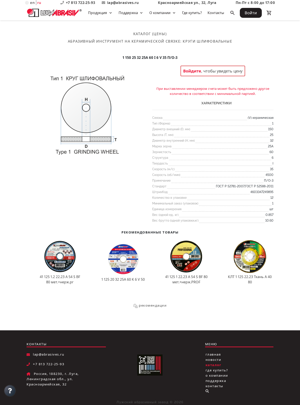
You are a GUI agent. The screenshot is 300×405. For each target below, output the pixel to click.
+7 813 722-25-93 (81, 2)
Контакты (216, 12)
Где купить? (192, 12)
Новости (213, 359)
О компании (217, 375)
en (32, 3)
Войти (251, 12)
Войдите (192, 71)
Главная (213, 354)
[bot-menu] (207, 391)
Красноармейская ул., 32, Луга (187, 2)
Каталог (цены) (150, 33)
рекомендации (153, 305)
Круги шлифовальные (207, 41)
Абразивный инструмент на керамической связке (124, 41)
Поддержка (216, 380)
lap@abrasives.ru (123, 2)
